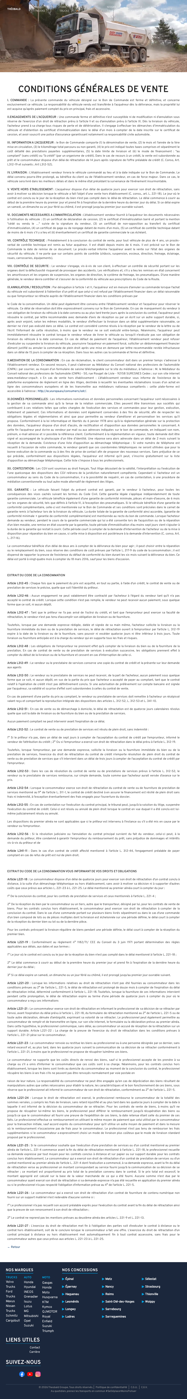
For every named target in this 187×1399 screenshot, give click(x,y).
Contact (35, 1347)
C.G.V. (144, 1387)
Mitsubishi (31, 1316)
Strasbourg (152, 1287)
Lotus (28, 1306)
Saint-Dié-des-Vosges (119, 1302)
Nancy (109, 1287)
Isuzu (28, 1302)
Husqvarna (50, 1297)
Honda (28, 1282)
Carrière (34, 1352)
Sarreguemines (115, 1317)
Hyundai (30, 1287)
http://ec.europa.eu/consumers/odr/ (62, 391)
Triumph (48, 1331)
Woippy (150, 1302)
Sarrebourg (113, 1309)
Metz (108, 1279)
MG (26, 1311)
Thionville (151, 1294)
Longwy (70, 1309)
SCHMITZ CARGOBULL (138, 9)
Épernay (71, 1287)
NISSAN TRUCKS (112, 9)
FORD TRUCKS (64, 9)
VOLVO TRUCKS (40, 9)
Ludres (70, 1317)
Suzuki (29, 1326)
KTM (45, 1302)
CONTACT (166, 9)
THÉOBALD (14, 9)
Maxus (10, 1301)
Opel (27, 1321)
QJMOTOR (49, 1312)
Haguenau (72, 1294)
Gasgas (47, 1283)
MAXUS (88, 9)
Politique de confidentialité (111, 1387)
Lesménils (72, 1302)
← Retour (13, 1247)
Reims (109, 1294)
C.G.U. (134, 1387)
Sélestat (150, 1279)
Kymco (47, 1307)
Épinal (69, 1279)
